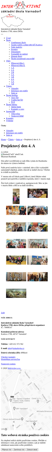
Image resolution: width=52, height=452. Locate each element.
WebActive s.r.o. (14, 368)
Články (11, 139)
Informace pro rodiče (19, 91)
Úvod (8, 38)
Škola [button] (8, 40)
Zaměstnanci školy (18, 42)
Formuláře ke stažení (19, 54)
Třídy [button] (8, 61)
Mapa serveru (11, 359)
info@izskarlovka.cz (16, 348)
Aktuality (15, 88)
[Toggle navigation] (2, 34)
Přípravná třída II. (18, 65)
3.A (12, 75)
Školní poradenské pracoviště (22, 59)
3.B (12, 77)
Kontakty (10, 118)
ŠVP (13, 102)
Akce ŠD (15, 98)
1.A (12, 68)
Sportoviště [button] (10, 111)
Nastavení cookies (8, 364)
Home (3, 139)
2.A (12, 70)
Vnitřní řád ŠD (17, 100)
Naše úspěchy (16, 47)
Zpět (3, 313)
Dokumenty (16, 52)
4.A (12, 79)
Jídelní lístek (16, 107)
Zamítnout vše (19, 450)
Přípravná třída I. (17, 63)
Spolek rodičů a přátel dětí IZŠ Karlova (26, 45)
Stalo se (14, 93)
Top (18, 359)
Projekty (14, 49)
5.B (12, 84)
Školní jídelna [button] (11, 104)
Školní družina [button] (12, 95)
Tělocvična (15, 114)
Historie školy (16, 56)
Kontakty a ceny (17, 109)
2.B (12, 72)
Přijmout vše (6, 450)
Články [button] (9, 86)
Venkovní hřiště (17, 116)
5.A (12, 82)
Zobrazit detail (32, 450)
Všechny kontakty (8, 357)
